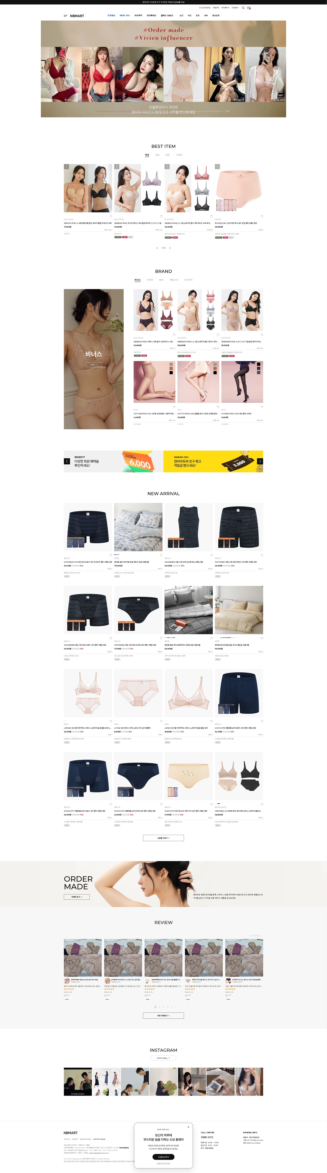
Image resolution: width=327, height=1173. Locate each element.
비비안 (150, 280)
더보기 (93, 365)
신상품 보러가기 (163, 1157)
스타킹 (179, 155)
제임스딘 (174, 280)
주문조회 (216, 8)
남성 (181, 15)
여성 (189, 15)
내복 (206, 15)
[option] (163, 205)
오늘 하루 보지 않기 (163, 1163)
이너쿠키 (188, 280)
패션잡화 (215, 15)
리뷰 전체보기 (162, 1016)
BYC (161, 280)
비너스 (138, 280)
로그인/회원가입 (205, 8)
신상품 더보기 (162, 838)
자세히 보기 (75, 897)
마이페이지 (225, 8)
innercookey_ (162, 1058)
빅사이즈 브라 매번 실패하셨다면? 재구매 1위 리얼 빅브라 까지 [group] (163, 2)
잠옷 (198, 15)
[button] (50, 72)
